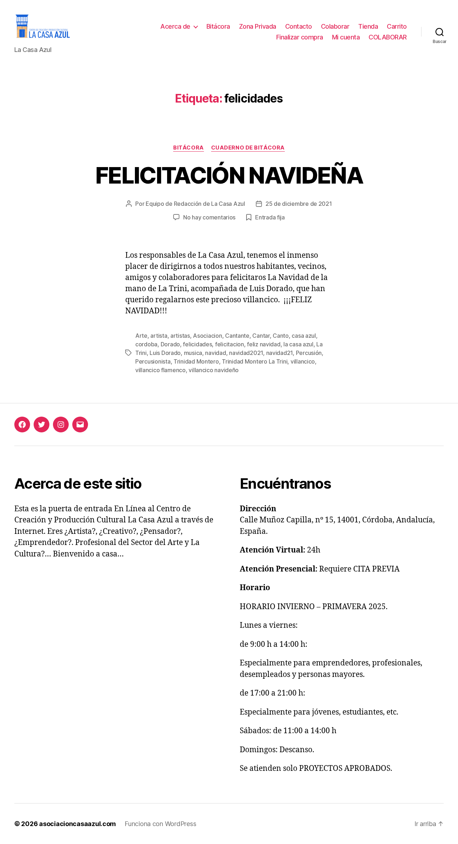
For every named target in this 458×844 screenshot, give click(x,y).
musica (193, 352)
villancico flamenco (160, 370)
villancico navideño (214, 370)
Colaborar (335, 26)
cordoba (146, 344)
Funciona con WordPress (160, 824)
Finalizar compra (299, 37)
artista (158, 335)
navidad (215, 352)
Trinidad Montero (196, 361)
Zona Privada (257, 26)
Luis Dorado (165, 352)
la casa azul (298, 344)
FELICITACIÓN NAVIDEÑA (229, 175)
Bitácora (218, 26)
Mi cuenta (346, 37)
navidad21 (279, 352)
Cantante (237, 335)
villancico (303, 361)
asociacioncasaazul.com (77, 824)
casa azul (304, 335)
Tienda (368, 26)
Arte (141, 335)
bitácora (188, 147)
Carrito (397, 26)
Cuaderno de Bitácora (248, 147)
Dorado (170, 344)
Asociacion (207, 335)
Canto (281, 335)
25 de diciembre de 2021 (298, 203)
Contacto (298, 26)
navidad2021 (246, 352)
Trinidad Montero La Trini (254, 361)
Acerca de (175, 26)
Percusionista (153, 361)
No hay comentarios (209, 217)
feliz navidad (264, 344)
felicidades (197, 344)
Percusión (309, 352)
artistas (180, 335)
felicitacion (229, 344)
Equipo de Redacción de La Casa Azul (195, 203)
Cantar (260, 335)
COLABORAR (388, 37)
